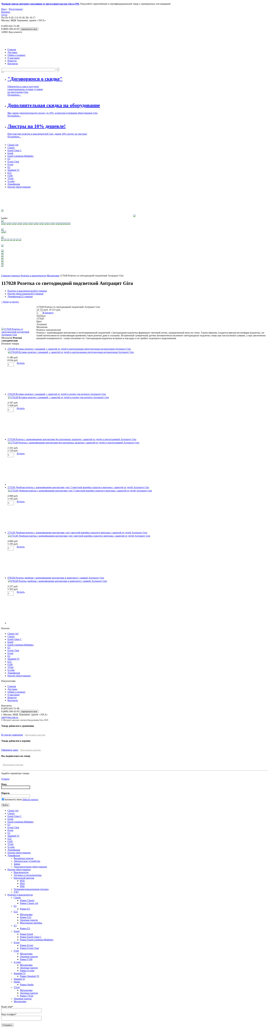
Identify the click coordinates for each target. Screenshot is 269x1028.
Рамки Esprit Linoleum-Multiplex (36, 939)
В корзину (48, 312)
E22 (9, 173)
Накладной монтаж (24, 878)
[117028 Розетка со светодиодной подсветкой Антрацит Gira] (18, 334)
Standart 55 (19, 979)
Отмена (5, 779)
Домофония (13, 184)
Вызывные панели (23, 858)
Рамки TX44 (26, 995)
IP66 (22, 886)
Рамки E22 (25, 917)
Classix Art (12, 144)
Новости (12, 60)
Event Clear (13, 161)
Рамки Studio (27, 984)
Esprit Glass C (14, 150)
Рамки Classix (27, 900)
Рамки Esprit (26, 934)
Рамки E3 (25, 928)
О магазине (13, 58)
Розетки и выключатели (33, 275)
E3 (8, 158)
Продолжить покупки (35, 735)
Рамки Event (26, 945)
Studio (17, 981)
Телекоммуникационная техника (31, 889)
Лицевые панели (29, 920)
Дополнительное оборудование (30, 866)
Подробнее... (14, 95)
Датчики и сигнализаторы (28, 875)
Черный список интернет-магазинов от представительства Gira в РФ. (40, 3)
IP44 (22, 883)
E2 (8, 167)
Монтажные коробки (31, 923)
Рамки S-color (27, 970)
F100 (10, 175)
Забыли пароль (30, 799)
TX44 (10, 178)
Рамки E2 (25, 908)
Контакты (12, 63)
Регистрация (15, 9)
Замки (17, 864)
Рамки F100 (26, 959)
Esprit (10, 153)
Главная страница (10, 275)
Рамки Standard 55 (29, 976)
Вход (4, 9)
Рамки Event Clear (29, 948)
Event (10, 164)
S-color (11, 181)
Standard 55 (13, 170)
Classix (11, 147)
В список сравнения (12, 734)
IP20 (22, 880)
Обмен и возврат (16, 55)
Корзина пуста (5, 13)
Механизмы (53, 275)
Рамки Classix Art (29, 903)
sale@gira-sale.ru (9, 717)
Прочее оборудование (19, 187)
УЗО (16, 892)
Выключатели (21, 872)
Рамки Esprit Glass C (30, 937)
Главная (11, 49)
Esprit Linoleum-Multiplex (20, 156)
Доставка (12, 52)
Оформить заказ (9, 750)
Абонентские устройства (27, 861)
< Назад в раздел (10, 301)
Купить (21, 363)
